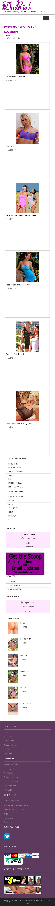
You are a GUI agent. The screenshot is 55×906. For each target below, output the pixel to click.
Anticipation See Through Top (19, 423)
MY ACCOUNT (45, 11)
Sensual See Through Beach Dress (21, 215)
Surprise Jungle (15, 483)
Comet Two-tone (15, 497)
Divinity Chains (14, 468)
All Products (8, 773)
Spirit (10, 512)
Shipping (7, 813)
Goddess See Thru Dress (17, 354)
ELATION (24, 655)
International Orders (11, 764)
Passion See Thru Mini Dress (18, 284)
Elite (10, 504)
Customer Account (11, 777)
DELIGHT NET (25, 639)
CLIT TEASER (25, 704)
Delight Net (13, 464)
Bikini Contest (14, 589)
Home (8, 35)
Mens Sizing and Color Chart (14, 809)
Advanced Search (10, 745)
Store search (14, 585)
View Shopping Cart (15, 11)
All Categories (9, 768)
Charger (11, 520)
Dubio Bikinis (28, 900)
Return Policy (9, 818)
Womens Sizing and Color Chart (16, 805)
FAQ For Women (10, 786)
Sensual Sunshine (15, 471)
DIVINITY (24, 671)
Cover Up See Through (15, 76)
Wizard (11, 500)
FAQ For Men (8, 790)
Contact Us (8, 754)
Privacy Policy (9, 822)
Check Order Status (11, 781)
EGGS (22, 623)
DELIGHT (24, 688)
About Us (12, 581)
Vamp (10, 475)
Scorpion (12, 516)
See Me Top (11, 146)
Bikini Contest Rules (11, 801)
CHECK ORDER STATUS (30, 11)
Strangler (13, 508)
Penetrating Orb (15, 487)
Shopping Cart (9, 749)
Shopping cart (30, 534)
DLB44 (10, 479)
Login (29, 611)
